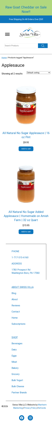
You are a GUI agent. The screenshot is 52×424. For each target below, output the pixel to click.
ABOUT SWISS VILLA (23, 287)
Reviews (16, 305)
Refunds (42, 408)
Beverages (17, 343)
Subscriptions (18, 324)
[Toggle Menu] (7, 34)
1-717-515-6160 (20, 257)
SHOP (15, 337)
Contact (16, 311)
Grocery (15, 374)
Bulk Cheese (18, 386)
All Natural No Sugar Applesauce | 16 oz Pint (26, 135)
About (15, 299)
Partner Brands (19, 392)
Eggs (14, 355)
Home (4, 58)
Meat (14, 361)
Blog (14, 293)
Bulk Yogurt (17, 380)
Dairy (14, 349)
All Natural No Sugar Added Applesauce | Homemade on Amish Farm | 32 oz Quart (26, 216)
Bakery (15, 368)
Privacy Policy (30, 408)
